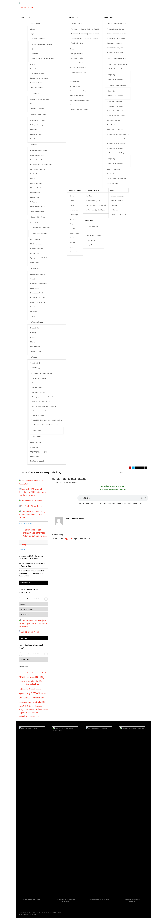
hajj (30, 681)
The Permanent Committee (116, 178)
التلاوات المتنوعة (24, 659)
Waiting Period (35, 351)
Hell (32, 49)
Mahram (33, 342)
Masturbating (74, 81)
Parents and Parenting (78, 91)
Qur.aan (33, 104)
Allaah (32, 29)
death (28, 677)
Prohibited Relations (37, 206)
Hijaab (32, 337)
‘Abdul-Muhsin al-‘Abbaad (116, 115)
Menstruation (35, 346)
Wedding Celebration (37, 211)
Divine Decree (35, 69)
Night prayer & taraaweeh (40, 401)
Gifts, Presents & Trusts (38, 302)
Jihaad (72, 77)
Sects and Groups (36, 87)
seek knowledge (37, 706)
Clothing (33, 332)
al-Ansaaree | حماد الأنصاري (95, 210)
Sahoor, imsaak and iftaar (40, 411)
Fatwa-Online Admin (70, 482)
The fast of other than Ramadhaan (45, 425)
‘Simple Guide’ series (93, 235)
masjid (21, 689)
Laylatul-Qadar (36, 387)
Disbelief (33, 64)
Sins (71, 247)
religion (34, 702)
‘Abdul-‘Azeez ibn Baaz (116, 69)
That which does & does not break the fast (46, 420)
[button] (20, 599)
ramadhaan (38, 697)
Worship (34, 357)
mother (26, 689)
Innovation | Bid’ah (76, 63)
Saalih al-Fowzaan (113, 174)
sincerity (31, 709)
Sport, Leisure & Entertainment (41, 258)
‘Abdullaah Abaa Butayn (115, 29)
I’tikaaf (33, 383)
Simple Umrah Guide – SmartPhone (29, 591)
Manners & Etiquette (38, 114)
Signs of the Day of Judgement (42, 58)
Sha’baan (73, 105)
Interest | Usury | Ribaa (78, 67)
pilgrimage (22, 694)
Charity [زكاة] (35, 363)
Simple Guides (25, 582)
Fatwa (30, 17)
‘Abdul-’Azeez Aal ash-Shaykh (117, 64)
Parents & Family (36, 134)
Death (72, 200)
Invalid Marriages (36, 174)
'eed (20, 673)
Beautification (35, 328)
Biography (111, 75)
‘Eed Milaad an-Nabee (39, 233)
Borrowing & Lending (37, 274)
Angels (32, 34)
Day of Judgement (38, 38)
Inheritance (34, 307)
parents (38, 689)
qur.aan (23, 697)
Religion (73, 238)
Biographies (108, 17)
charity (31, 673)
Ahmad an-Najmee (113, 120)
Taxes (32, 316)
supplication (23, 713)
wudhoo (38, 717)
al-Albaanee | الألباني (93, 200)
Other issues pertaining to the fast (43, 406)
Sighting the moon (38, 415)
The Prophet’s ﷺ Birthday (79, 109)
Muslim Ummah (36, 244)
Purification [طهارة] (37, 461)
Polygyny (33, 202)
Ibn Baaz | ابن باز (92, 196)
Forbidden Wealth (36, 293)
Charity (32, 279)
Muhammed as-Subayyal (116, 139)
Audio (112, 190)
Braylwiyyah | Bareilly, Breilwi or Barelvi (85, 29)
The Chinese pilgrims (32, 530)
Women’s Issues (37, 322)
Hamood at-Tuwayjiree (115, 48)
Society (33, 139)
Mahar (32, 178)
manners (41, 685)
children (36, 673)
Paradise (34, 54)
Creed (72, 196)
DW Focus (49, 912)
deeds (33, 677)
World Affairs (34, 262)
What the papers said (115, 79)
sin (27, 709)
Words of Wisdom (75, 190)
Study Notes (90, 245)
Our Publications (117, 200)
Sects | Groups (77, 23)
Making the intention (38, 392)
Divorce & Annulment (37, 160)
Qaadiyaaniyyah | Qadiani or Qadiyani (84, 38)
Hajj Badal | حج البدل (77, 58)
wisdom (24, 716)
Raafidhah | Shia (77, 43)
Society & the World (38, 217)
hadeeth (26, 681)
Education (33, 129)
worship (33, 717)
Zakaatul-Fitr (36, 436)
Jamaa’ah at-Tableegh (78, 72)
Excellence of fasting (38, 378)
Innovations (74, 210)
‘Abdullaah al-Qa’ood (114, 101)
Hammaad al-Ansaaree (115, 129)
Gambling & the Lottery (38, 297)
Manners (73, 219)
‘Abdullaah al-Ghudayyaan (117, 85)
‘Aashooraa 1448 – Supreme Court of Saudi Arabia (31, 557)
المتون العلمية (23, 638)
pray (28, 694)
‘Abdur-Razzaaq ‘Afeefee (116, 38)
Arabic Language (117, 196)
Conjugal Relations (37, 155)
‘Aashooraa (37, 431)
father (21, 681)
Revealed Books (36, 83)
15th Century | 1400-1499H (117, 58)
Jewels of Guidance (92, 190)
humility (35, 681)
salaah (40, 701)
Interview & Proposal (37, 169)
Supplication (74, 252)
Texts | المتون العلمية (118, 214)
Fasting (72, 205)
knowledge (32, 684)
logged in (68, 538)
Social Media (90, 240)
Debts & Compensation (38, 283)
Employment (34, 288)
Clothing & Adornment (38, 120)
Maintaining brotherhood (34, 533)
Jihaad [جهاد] (34, 447)
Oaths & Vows (35, 253)
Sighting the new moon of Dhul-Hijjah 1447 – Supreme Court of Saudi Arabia (32, 573)
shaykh (22, 709)
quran (30, 698)
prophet (43, 693)
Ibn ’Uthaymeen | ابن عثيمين (96, 205)
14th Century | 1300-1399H (117, 23)
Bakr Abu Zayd (112, 125)
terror (29, 712)
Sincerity (73, 242)
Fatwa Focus (73, 17)
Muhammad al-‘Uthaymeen (118, 153)
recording (27, 702)
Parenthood (34, 197)
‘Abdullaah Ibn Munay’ (115, 111)
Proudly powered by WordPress (28, 914)
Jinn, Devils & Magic (37, 73)
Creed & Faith (36, 23)
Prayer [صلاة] (35, 456)
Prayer (72, 224)
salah (21, 706)
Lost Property (35, 239)
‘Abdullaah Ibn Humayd (115, 106)
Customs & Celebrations (41, 227)
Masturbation (35, 192)
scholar (27, 705)
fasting (39, 677)
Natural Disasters (36, 248)
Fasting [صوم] (37, 367)
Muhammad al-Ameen (115, 52)
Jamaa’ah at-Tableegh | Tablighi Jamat (85, 34)
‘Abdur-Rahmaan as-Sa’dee (117, 34)
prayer (35, 693)
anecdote (25, 673)
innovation (22, 685)
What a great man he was (35, 536)
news (32, 688)
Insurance (33, 311)
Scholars (114, 210)
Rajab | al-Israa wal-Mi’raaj (79, 100)
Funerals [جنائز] (35, 442)
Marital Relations (36, 183)
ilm (40, 681)
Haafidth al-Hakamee (114, 43)
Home (23, 17)
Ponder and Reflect (77, 95)
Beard (72, 49)
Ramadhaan (74, 233)
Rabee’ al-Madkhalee (114, 169)
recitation (21, 702)
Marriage (34, 145)
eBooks (88, 231)
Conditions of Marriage (38, 150)
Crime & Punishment (37, 223)
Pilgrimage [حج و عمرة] (38, 452)
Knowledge (35, 93)
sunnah (45, 709)
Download (89, 220)
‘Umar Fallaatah (112, 183)
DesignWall (57, 912)
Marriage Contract (36, 188)
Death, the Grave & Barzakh (41, 44)
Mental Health (75, 86)
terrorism (34, 713)
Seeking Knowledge (37, 108)
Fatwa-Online (36, 912)
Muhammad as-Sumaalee (116, 143)
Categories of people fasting (41, 373)
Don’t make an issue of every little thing (41, 472)
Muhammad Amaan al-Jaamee (118, 134)
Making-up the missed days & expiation (45, 397)
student (38, 709)
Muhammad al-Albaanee (115, 148)
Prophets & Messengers (39, 78)
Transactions (35, 268)
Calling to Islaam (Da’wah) (39, 99)
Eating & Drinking (36, 125)
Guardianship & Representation (41, 164)
